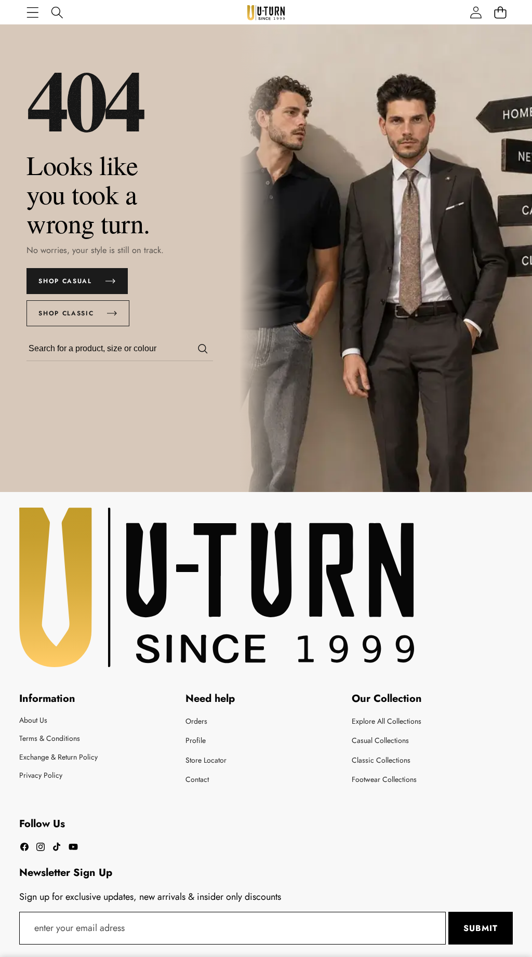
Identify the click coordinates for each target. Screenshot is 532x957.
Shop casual (64, 281)
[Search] (57, 12)
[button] (500, 12)
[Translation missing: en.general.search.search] (202, 348)
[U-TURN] (266, 12)
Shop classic (66, 313)
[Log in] (475, 12)
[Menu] (32, 12)
